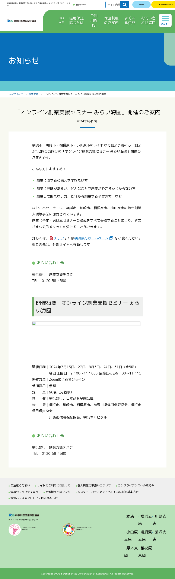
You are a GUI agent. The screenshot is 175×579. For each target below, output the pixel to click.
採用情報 (141, 5)
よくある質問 (129, 20)
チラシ (59, 238)
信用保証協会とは (76, 20)
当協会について (81, 5)
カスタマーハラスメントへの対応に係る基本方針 (108, 492)
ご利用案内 (94, 20)
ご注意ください (20, 485)
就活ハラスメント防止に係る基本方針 (34, 498)
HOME (61, 20)
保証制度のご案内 (111, 20)
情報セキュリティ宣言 (24, 492)
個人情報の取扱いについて (94, 485)
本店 (130, 516)
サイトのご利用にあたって (53, 485)
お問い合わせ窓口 (148, 20)
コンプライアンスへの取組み (136, 485)
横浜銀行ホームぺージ (91, 238)
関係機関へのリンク (57, 492)
